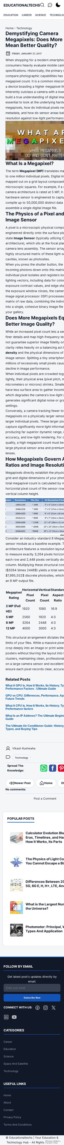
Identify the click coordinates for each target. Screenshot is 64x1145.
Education (11, 14)
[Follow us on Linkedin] (6, 1017)
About (7, 1102)
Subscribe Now (32, 997)
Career (27, 14)
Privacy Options (53, 1141)
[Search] (42, 5)
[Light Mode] (58, 5)
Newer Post (22, 783)
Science (40, 14)
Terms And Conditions (18, 1124)
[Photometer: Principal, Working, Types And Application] (16, 935)
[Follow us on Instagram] (45, 1008)
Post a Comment (45, 798)
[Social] (49, 5)
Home (48, 783)
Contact (8, 1110)
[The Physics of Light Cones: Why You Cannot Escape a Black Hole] (16, 867)
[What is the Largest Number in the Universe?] (16, 913)
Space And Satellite (16, 1063)
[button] (43, 768)
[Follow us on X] (53, 1008)
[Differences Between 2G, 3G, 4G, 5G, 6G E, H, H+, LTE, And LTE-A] (16, 890)
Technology (21, 757)
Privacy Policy (12, 1117)
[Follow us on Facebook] (37, 1008)
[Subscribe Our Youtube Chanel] (14, 1017)
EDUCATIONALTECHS (22, 5)
